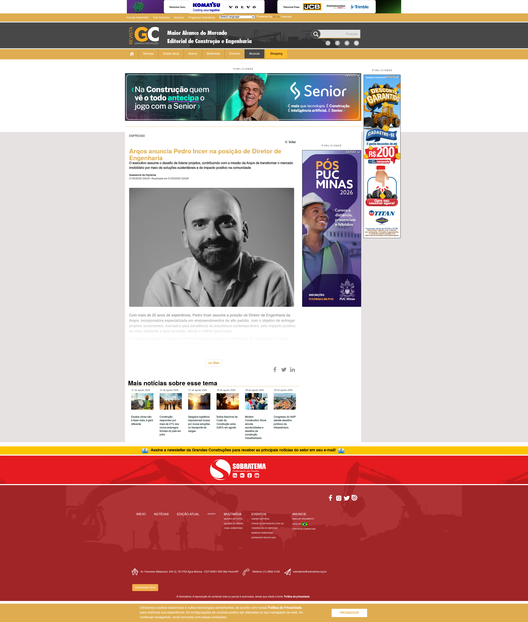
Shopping (276, 53)
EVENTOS (258, 514)
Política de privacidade (297, 597)
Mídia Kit (297, 524)
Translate (286, 16)
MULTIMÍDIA (233, 514)
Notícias (148, 53)
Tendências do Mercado (264, 528)
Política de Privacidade (285, 608)
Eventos (234, 53)
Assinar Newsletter (137, 17)
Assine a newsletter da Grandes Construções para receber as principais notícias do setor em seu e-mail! (243, 450)
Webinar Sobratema (262, 533)
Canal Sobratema (233, 528)
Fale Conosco (161, 17)
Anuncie (254, 53)
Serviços (179, 17)
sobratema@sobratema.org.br (310, 572)
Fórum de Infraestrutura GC (267, 524)
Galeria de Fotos (233, 519)
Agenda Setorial (260, 519)
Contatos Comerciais (304, 529)
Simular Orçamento (303, 519)
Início (141, 514)
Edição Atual (171, 53)
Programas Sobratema (201, 17)
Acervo (192, 53)
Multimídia (213, 53)
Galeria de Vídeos (233, 524)
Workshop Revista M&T (263, 538)
